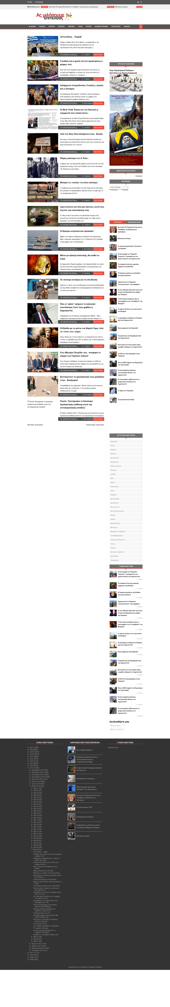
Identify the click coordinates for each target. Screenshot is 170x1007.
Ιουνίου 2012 (36, 784)
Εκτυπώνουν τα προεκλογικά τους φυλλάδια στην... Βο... (45, 901)
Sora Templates (81, 967)
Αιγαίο (112, 445)
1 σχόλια (140, 675)
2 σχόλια (87, 176)
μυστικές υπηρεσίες (117, 552)
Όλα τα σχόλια (117, 729)
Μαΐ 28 (36, 795)
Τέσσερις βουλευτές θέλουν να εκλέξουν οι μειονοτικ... (44, 910)
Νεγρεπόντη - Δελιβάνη (117, 531)
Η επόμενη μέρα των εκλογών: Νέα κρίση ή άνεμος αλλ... (45, 916)
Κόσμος (61, 26)
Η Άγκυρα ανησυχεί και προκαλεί (76, 231)
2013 (32, 765)
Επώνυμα (113, 470)
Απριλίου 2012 (37, 944)
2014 (32, 763)
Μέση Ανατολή (115, 523)
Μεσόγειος (113, 527)
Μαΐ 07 (36, 843)
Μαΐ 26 (36, 800)
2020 (32, 750)
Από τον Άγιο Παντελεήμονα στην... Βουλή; (81, 134)
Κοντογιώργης (115, 499)
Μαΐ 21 (36, 811)
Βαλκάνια (113, 454)
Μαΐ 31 (36, 788)
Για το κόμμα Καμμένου (84, 750)
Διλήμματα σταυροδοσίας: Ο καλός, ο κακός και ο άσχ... (46, 859)
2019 (32, 752)
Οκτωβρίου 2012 (38, 775)
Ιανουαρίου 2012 (38, 950)
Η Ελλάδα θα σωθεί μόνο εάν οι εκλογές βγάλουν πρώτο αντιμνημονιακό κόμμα (87, 759)
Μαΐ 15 (36, 825)
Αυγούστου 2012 (38, 779)
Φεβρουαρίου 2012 (38, 948)
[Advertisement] (108, 16)
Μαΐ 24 (36, 804)
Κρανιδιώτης (114, 503)
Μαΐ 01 (36, 941)
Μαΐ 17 (36, 820)
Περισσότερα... (98, 54)
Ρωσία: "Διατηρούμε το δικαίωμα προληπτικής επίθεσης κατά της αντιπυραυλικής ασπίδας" (76, 404)
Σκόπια (112, 544)
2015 (32, 761)
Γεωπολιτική (115, 26)
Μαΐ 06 (36, 845)
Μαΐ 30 (36, 790)
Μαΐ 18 (36, 818)
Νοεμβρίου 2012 (38, 772)
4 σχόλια (87, 322)
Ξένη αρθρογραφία (116, 535)
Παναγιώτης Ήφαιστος (117, 540)
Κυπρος (88, 26)
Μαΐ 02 (36, 939)
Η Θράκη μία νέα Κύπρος (85, 817)
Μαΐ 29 (36, 793)
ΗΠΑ (111, 478)
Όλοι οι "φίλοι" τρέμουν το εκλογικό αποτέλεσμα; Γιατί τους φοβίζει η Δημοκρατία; (77, 307)
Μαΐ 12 (36, 831)
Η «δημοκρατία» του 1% (41, 913)
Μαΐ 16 (36, 822)
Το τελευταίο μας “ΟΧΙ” (84, 807)
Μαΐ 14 (36, 827)
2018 (32, 754)
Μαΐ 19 (36, 815)
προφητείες (114, 556)
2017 (32, 756)
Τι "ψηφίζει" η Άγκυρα (40, 928)
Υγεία (80, 26)
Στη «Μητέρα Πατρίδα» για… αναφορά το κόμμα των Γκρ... (46, 897)
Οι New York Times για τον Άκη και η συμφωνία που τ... (46, 863)
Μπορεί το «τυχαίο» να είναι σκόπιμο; (79, 182)
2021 (32, 747)
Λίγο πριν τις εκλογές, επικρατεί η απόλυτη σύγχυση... (45, 920)
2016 (32, 759)
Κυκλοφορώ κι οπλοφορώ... (85, 778)
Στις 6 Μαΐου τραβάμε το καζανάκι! (46, 926)
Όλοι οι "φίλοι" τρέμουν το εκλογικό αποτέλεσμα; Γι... (46, 889)
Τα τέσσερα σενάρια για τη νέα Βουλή (78, 279)
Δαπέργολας (114, 462)
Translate (125, 190)
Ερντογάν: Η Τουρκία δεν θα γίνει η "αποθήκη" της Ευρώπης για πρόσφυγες (88, 797)
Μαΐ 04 (36, 849)
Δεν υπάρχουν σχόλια (91, 103)
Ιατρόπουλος (114, 486)
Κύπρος (112, 519)
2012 (32, 768)
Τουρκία (113, 548)
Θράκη (112, 482)
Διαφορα (127, 26)
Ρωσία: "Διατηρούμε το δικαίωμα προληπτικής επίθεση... (45, 905)
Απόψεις (71, 26)
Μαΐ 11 (36, 834)
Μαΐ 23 (36, 806)
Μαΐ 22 (36, 809)
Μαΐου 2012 (36, 786)
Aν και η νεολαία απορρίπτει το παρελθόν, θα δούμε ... (44, 931)
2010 (32, 955)
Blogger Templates (95, 967)
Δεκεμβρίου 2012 (38, 770)
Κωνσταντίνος (115, 507)
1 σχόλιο (87, 54)
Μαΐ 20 (36, 813)
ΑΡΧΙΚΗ (29, 2)
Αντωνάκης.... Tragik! (71, 36)
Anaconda (113, 441)
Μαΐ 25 (36, 802)
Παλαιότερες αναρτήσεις (95, 425)
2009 (32, 957)
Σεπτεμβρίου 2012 (38, 777)
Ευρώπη (51, 26)
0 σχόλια (140, 579)
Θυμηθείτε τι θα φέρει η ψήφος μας (45, 935)
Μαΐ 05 (36, 847)
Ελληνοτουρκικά (101, 26)
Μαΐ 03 (36, 937)
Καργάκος (113, 494)
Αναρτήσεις (116, 726)
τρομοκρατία (114, 560)
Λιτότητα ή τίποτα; (40, 924)
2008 (32, 959)
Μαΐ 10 (36, 836)
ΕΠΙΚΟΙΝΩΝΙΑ (39, 2)
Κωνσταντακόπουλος (117, 511)
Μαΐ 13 (36, 829)
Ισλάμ (112, 490)
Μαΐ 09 (36, 838)
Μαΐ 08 (36, 840)
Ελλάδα (41, 26)
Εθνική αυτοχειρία (82, 836)
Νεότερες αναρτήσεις (35, 425)
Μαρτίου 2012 (37, 946)
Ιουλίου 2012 (36, 781)
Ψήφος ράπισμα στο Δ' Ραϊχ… (74, 158)
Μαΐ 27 (36, 797)
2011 (32, 953)
